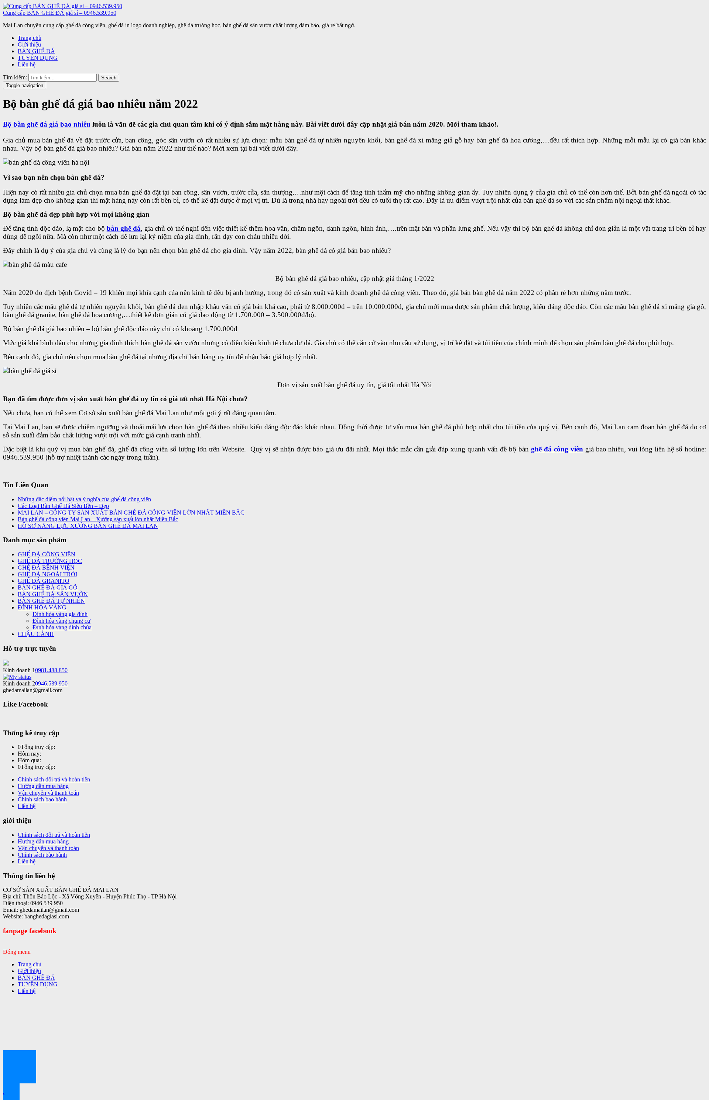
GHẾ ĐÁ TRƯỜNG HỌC (50, 561)
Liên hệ (26, 64)
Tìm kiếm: (15, 77)
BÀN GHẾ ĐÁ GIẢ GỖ (48, 587)
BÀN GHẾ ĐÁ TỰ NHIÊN (51, 601)
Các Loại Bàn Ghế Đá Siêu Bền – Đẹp (63, 506)
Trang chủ (29, 38)
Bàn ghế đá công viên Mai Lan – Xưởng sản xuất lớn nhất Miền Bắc (98, 519)
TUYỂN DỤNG (38, 58)
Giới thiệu (29, 44)
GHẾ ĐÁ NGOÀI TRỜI (47, 574)
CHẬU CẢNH (36, 634)
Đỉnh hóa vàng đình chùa (62, 627)
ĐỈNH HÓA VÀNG (42, 607)
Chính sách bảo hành (42, 799)
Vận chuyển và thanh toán (48, 793)
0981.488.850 (51, 670)
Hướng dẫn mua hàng (43, 786)
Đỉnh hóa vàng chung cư (61, 621)
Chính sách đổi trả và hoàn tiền (54, 779)
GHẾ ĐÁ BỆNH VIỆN (46, 567)
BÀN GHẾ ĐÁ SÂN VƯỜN (53, 594)
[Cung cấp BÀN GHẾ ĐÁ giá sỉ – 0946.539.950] (62, 6)
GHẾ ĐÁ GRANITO (43, 581)
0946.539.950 (51, 683)
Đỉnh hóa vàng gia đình (60, 614)
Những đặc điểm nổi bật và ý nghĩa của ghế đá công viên (84, 499)
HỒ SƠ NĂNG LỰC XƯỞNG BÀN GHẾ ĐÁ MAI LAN (88, 526)
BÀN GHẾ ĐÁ (36, 51)
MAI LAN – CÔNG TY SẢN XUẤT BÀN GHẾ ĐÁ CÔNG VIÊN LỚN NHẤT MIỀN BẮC (131, 512)
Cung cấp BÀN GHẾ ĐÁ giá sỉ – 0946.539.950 (59, 13)
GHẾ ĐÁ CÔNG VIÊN (46, 554)
